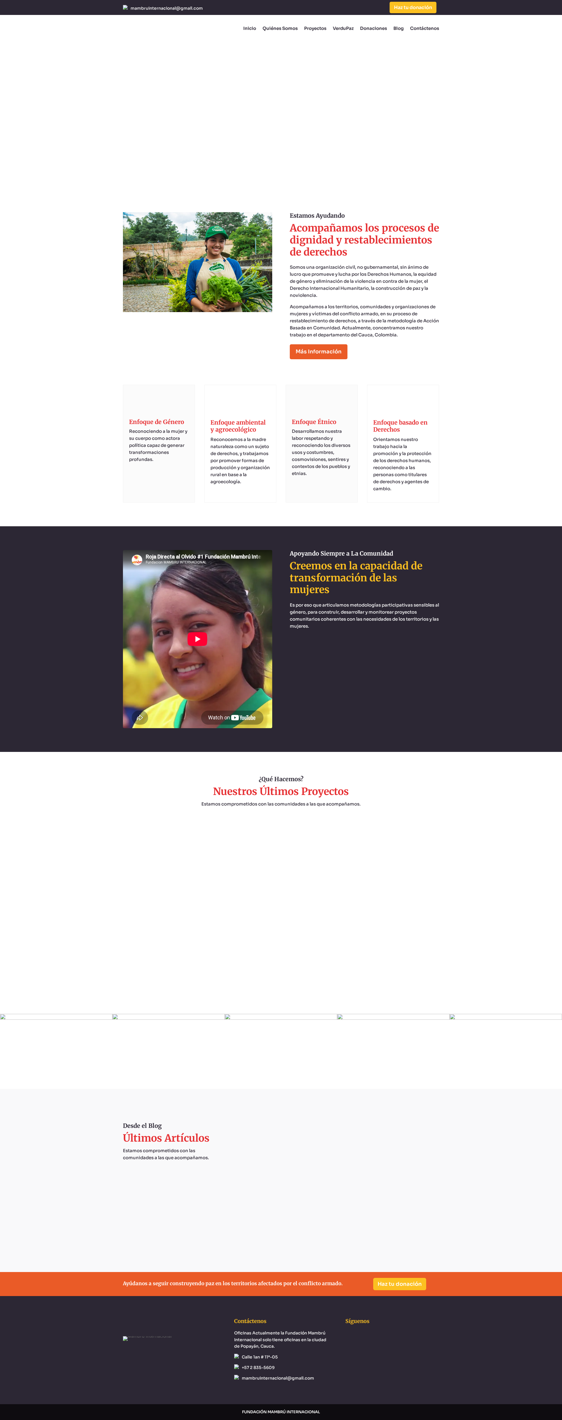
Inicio (249, 28)
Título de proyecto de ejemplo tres (281, 892)
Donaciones (373, 28)
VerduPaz (343, 28)
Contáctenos (424, 28)
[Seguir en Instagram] (367, 7)
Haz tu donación (413, 7)
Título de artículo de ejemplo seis (335, 1141)
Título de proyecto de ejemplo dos (281, 950)
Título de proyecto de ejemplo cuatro (281, 834)
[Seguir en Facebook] (356, 7)
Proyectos (315, 28)
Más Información (319, 351)
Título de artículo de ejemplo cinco (335, 1199)
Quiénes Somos (280, 28)
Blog (398, 28)
